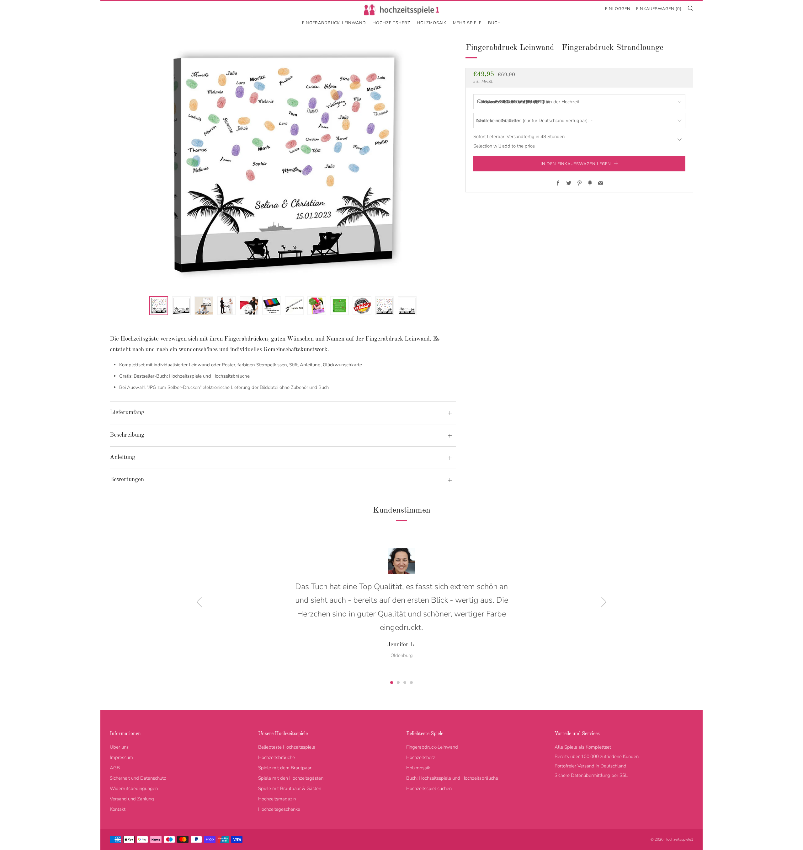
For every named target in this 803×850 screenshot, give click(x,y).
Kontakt (117, 809)
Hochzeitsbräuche (276, 757)
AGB (115, 768)
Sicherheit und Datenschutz (138, 778)
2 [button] (398, 682)
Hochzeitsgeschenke (279, 809)
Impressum (121, 757)
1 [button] (391, 682)
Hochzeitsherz (391, 23)
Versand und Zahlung (132, 799)
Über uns (119, 747)
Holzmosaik (431, 23)
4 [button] (411, 682)
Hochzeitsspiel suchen (429, 788)
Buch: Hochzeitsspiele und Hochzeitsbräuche (452, 778)
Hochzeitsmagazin (277, 799)
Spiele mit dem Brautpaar (284, 768)
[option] (283, 165)
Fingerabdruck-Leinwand (334, 23)
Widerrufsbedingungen (134, 788)
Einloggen (617, 9)
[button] (158, 305)
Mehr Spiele (467, 23)
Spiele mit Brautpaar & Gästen (289, 788)
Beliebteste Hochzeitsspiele (286, 747)
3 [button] (404, 682)
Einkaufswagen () (659, 9)
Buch (494, 23)
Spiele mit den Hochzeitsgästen (290, 778)
